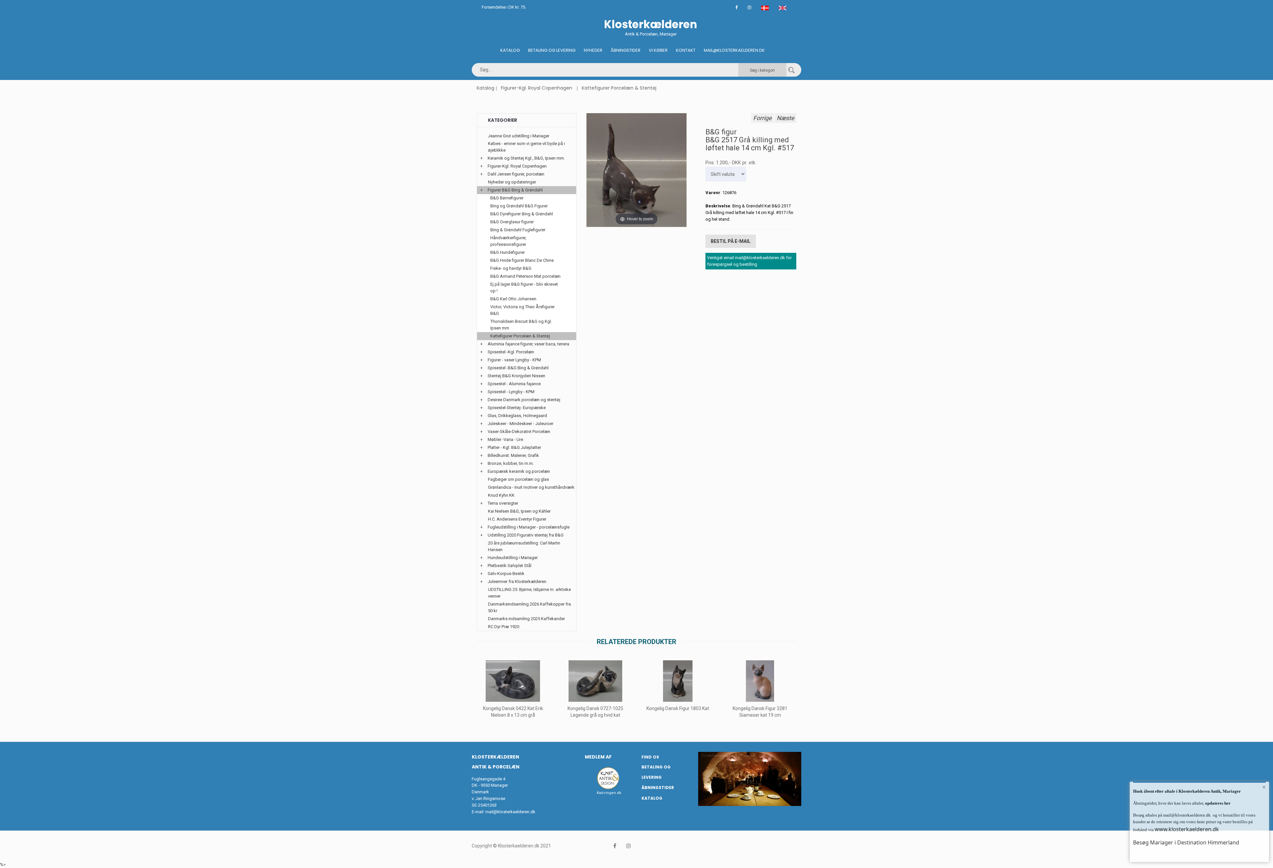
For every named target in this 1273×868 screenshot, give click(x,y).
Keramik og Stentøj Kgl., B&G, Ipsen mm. (526, 158)
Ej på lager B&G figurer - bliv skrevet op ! (524, 287)
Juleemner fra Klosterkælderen (517, 581)
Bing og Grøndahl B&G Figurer (519, 205)
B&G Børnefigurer (506, 197)
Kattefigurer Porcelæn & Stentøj (619, 88)
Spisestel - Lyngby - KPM (511, 391)
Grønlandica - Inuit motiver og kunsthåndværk (531, 487)
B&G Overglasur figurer (512, 221)
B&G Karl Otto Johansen (513, 298)
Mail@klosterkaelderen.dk (734, 50)
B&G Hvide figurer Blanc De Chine (522, 260)
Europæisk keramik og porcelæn (519, 471)
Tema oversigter (503, 503)
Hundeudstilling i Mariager (513, 557)
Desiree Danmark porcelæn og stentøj (524, 399)
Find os (650, 757)
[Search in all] (791, 70)
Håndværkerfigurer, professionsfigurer (508, 241)
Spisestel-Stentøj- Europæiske (517, 407)
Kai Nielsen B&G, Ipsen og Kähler (519, 511)
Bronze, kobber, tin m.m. (511, 463)
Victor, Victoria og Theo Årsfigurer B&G (522, 310)
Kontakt (686, 50)
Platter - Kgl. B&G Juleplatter (514, 447)
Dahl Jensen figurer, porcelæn (516, 174)
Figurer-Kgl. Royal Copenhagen (536, 88)
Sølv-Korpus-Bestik (506, 573)
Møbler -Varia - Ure (505, 439)
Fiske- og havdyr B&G (510, 268)
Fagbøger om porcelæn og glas (518, 479)
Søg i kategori (762, 70)
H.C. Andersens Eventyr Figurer (517, 519)
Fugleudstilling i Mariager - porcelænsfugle (529, 527)
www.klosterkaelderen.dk (1187, 829)
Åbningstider (625, 50)
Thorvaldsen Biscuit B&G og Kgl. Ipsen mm (521, 324)
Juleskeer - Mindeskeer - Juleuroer (520, 423)
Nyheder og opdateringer (512, 182)
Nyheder (593, 50)
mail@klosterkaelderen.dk (510, 811)
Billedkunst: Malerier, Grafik (513, 455)
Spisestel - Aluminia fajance (514, 383)
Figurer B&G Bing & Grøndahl (515, 189)
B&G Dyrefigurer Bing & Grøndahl (521, 213)
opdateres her (1217, 803)
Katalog (510, 50)
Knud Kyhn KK (501, 495)
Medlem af (598, 757)
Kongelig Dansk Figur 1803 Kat (677, 708)
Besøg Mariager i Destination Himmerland (1186, 842)
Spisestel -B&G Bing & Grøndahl (518, 367)
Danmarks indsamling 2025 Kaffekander (526, 618)
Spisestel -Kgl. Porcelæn (511, 351)
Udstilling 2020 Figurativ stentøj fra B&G (526, 535)
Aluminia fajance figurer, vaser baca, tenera (528, 343)
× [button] (1264, 787)
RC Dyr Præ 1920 (503, 626)
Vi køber (658, 50)
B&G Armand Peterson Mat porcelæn (525, 276)
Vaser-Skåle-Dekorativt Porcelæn (519, 431)
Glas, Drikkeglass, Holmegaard (517, 415)
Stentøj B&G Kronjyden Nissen (516, 375)
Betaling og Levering (552, 50)
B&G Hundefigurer (507, 252)
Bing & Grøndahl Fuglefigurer (517, 229)
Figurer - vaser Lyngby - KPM (514, 359)
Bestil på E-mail (731, 241)
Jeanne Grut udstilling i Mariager (518, 135)
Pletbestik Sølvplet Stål (509, 565)
